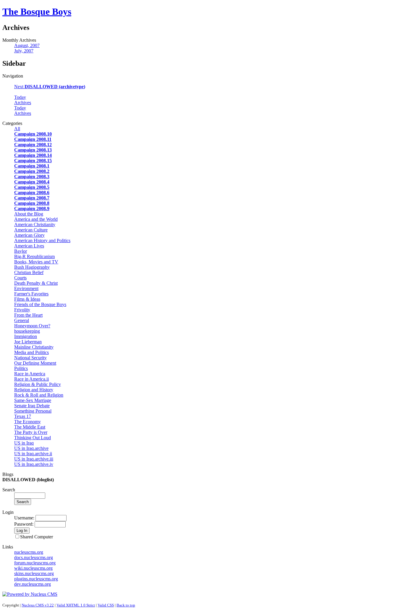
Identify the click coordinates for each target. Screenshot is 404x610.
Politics (21, 368)
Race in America (29, 373)
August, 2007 (27, 45)
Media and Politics (31, 352)
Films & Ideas (27, 299)
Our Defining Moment (35, 363)
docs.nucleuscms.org (33, 557)
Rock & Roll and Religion (38, 394)
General (21, 320)
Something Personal (32, 410)
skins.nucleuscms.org (34, 573)
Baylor (20, 251)
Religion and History (33, 389)
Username (23, 517)
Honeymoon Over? (32, 325)
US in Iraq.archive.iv (33, 464)
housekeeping (27, 331)
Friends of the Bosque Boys (40, 304)
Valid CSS (106, 605)
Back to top (126, 605)
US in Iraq (24, 442)
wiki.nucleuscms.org (33, 568)
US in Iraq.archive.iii (33, 458)
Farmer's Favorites (31, 293)
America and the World (36, 219)
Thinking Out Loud (32, 437)
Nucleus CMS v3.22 (38, 605)
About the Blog (28, 213)
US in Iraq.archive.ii (33, 453)
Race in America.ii (31, 379)
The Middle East (29, 426)
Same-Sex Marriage (32, 400)
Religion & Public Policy (37, 384)
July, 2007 (23, 50)
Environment (26, 288)
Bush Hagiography (32, 267)
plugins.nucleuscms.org (36, 578)
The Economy (27, 421)
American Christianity (34, 224)
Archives (22, 102)
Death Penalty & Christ (36, 283)
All (17, 128)
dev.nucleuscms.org (32, 584)
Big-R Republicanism (34, 256)
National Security (30, 357)
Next (49, 86)
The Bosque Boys (36, 11)
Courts (20, 277)
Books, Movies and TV (36, 261)
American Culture (31, 229)
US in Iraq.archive (31, 448)
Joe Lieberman (28, 341)
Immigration (25, 336)
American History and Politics (42, 240)
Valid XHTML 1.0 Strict (75, 605)
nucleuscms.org (28, 552)
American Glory (29, 235)
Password (23, 524)
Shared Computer (36, 536)
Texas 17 (22, 416)
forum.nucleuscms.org (35, 562)
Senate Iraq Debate (32, 405)
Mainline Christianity (34, 347)
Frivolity (22, 309)
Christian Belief (28, 272)
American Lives (29, 245)
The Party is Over (30, 432)
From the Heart (28, 315)
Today (20, 97)
